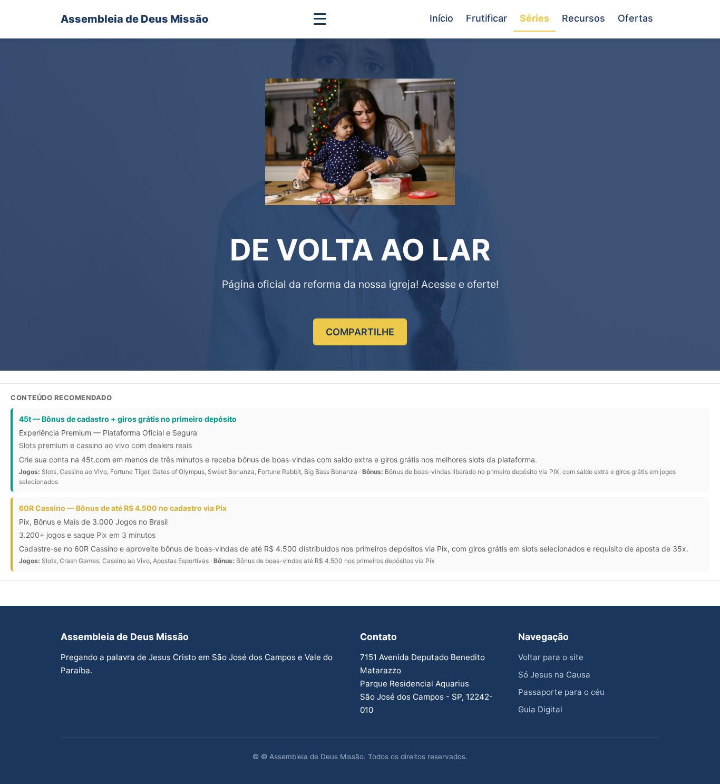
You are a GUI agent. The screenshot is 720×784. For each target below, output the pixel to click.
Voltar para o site (550, 657)
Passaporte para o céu (561, 692)
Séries (534, 18)
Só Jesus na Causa (554, 675)
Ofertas (635, 18)
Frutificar (486, 18)
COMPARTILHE (360, 331)
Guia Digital (540, 709)
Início (441, 18)
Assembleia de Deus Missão (134, 19)
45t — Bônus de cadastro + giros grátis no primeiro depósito (128, 418)
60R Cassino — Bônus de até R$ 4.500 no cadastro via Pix (123, 508)
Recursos (583, 18)
